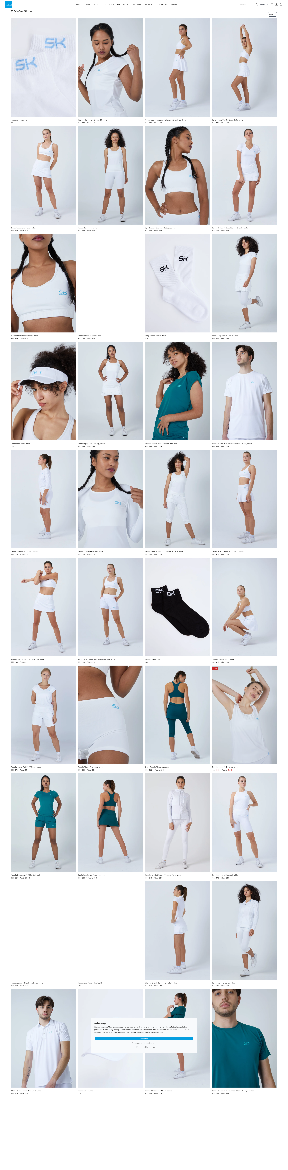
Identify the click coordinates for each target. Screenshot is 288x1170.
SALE (111, 4)
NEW (78, 4)
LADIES (87, 4)
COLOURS (136, 4)
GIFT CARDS (122, 4)
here (161, 1032)
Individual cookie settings (144, 1047)
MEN (96, 4)
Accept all (144, 1038)
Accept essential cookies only (144, 1043)
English (262, 4)
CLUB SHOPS (162, 4)
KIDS (103, 4)
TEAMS (174, 4)
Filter (271, 14)
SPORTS (148, 4)
